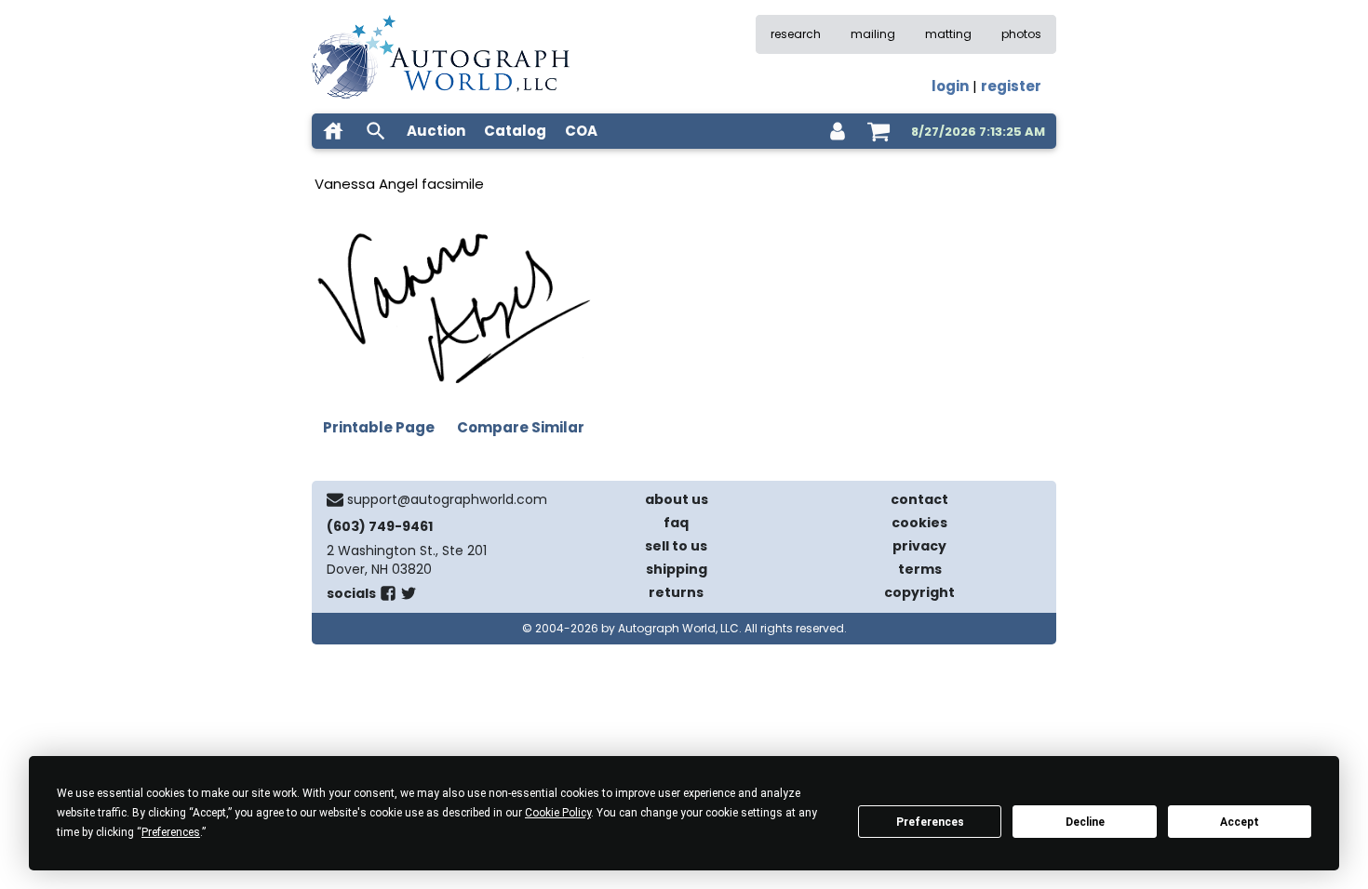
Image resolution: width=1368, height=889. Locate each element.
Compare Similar (520, 427)
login (950, 86)
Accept (1239, 822)
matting (948, 34)
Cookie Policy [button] (558, 812)
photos (1021, 34)
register (1011, 86)
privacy (919, 546)
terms (920, 569)
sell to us (676, 546)
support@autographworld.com (447, 499)
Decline (1085, 822)
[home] (333, 131)
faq (676, 522)
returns (676, 592)
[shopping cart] (878, 131)
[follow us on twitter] (408, 597)
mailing (873, 34)
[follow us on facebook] (388, 597)
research (796, 34)
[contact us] (335, 499)
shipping (676, 569)
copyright (919, 592)
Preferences (930, 822)
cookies (919, 522)
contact (919, 499)
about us (676, 499)
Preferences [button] (170, 832)
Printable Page (379, 427)
